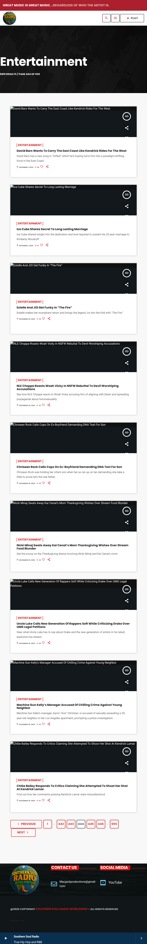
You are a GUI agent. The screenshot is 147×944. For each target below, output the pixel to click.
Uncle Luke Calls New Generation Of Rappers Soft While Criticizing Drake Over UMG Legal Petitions (73, 625)
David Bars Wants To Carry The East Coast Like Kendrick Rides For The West (72, 151)
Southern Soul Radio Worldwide (61, 909)
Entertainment (30, 145)
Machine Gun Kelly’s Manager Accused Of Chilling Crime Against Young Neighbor (69, 706)
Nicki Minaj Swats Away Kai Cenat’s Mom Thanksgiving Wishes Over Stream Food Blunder (72, 547)
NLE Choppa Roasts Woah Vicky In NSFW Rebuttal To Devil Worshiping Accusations (68, 387)
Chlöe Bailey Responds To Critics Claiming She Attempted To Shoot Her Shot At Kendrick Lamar (72, 787)
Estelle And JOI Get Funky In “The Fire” (44, 308)
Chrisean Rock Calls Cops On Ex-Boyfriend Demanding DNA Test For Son (70, 467)
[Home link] (9, 18)
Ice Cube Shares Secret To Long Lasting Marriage (52, 229)
